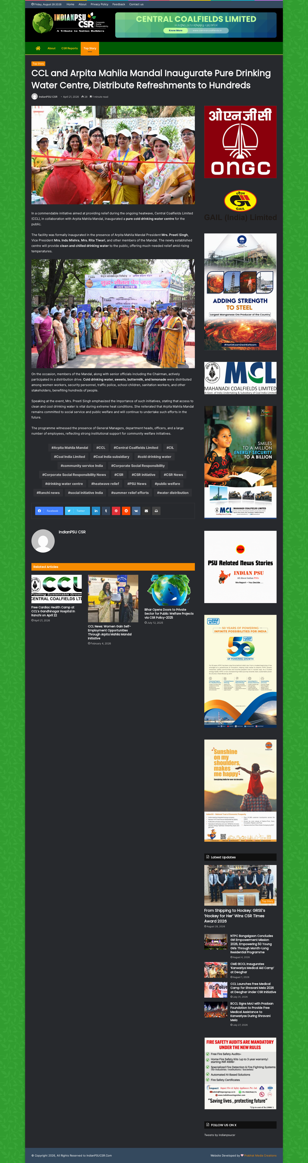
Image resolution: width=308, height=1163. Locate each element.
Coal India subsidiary (112, 457)
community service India (83, 466)
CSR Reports (69, 48)
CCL (101, 448)
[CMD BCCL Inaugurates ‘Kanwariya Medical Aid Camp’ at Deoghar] (215, 970)
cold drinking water (155, 457)
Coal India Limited (70, 457)
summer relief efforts (131, 493)
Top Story (90, 48)
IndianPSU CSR (48, 96)
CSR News (174, 475)
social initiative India (86, 493)
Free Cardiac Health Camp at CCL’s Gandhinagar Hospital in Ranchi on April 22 (53, 611)
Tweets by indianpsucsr (219, 1135)
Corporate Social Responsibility (139, 466)
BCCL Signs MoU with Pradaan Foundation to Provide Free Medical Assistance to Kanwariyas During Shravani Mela (251, 1011)
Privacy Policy (99, 4)
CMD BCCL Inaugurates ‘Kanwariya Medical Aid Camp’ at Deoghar (252, 968)
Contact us (136, 4)
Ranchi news (49, 493)
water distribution (174, 493)
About (83, 4)
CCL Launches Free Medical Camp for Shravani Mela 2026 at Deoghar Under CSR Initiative (253, 988)
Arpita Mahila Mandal (71, 448)
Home (70, 4)
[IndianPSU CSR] (70, 23)
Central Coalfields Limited (137, 448)
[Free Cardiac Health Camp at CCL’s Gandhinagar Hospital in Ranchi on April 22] (56, 589)
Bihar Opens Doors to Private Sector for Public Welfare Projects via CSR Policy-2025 (169, 613)
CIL (171, 448)
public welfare (168, 484)
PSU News (137, 484)
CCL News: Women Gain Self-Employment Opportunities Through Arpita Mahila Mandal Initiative (110, 632)
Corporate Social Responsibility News (75, 475)
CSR (119, 475)
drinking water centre (65, 484)
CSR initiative (144, 475)
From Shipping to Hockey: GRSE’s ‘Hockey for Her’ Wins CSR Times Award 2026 (234, 915)
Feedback (119, 4)
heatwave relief (106, 484)
